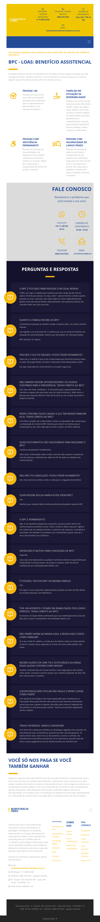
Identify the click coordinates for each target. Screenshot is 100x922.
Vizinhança (56, 860)
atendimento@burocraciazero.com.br (28, 868)
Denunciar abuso (49, 918)
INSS (54, 852)
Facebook (85, 835)
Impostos (56, 848)
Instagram (85, 830)
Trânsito (55, 856)
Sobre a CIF (86, 860)
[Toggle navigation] (89, 42)
